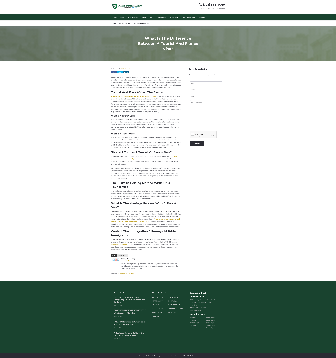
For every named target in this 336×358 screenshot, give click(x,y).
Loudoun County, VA (175, 309)
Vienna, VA (155, 316)
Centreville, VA (157, 301)
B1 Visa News (121, 273)
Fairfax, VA (156, 305)
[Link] (224, 353)
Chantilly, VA (173, 301)
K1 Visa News (130, 273)
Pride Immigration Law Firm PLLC (163, 356)
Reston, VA (172, 312)
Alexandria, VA (157, 297)
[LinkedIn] (118, 260)
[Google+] (116, 260)
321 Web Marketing (190, 356)
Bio (114, 255)
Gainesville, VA (157, 309)
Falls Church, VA (174, 305)
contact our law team (119, 244)
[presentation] (203, 134)
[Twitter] (114, 260)
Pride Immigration (127, 6)
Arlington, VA (173, 297)
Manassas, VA (157, 312)
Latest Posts (123, 255)
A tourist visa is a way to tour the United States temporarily (133, 96)
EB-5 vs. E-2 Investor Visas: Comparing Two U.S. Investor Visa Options (129, 299)
